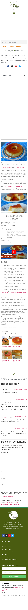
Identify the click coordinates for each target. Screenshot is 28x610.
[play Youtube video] (14, 252)
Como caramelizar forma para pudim (13, 186)
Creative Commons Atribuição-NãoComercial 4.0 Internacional (13, 589)
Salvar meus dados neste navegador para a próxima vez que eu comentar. (14, 492)
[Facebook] (8, 66)
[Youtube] (16, 66)
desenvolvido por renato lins (14, 598)
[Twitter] (20, 66)
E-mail (3, 478)
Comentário (5, 452)
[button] (14, 13)
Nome (3, 471)
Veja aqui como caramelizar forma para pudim (14, 292)
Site (2, 484)
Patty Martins (4, 417)
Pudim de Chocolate (20, 167)
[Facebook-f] (3, 535)
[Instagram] (12, 66)
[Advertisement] (14, 28)
